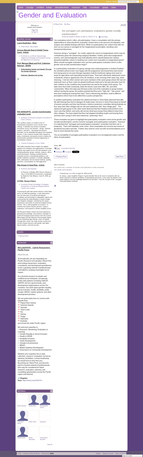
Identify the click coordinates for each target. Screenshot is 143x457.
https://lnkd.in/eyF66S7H (32, 380)
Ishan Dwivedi (22, 406)
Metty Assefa (21, 437)
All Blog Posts (58, 24)
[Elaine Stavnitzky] (33, 431)
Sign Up (108, 1)
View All (49, 444)
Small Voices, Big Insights (29, 46)
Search (141, 1)
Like (58, 148)
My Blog (67, 24)
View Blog (104, 37)
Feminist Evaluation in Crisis (30, 143)
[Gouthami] (45, 415)
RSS (55, 186)
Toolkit (42, 143)
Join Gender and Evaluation (63, 170)
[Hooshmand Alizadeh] (45, 431)
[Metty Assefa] (22, 431)
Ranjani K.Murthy (74, 37)
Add (124, 25)
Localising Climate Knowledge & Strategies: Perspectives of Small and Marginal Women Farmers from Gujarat (35, 186)
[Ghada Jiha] (33, 399)
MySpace (59, 152)
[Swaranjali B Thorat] (45, 399)
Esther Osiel (32, 421)
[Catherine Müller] (22, 415)
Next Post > (120, 157)
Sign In (114, 1)
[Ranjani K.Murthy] (57, 36)
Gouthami (43, 421)
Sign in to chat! (127, 455)
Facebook (68, 152)
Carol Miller (72, 173)
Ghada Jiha (32, 406)
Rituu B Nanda (35, 453)
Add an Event (23, 236)
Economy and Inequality (29, 169)
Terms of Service (120, 453)
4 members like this (68, 148)
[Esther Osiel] (33, 415)
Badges (98, 453)
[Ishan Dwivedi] (22, 399)
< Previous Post (60, 157)
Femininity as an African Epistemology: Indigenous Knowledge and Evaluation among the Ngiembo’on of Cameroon (35, 58)
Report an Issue (108, 453)
